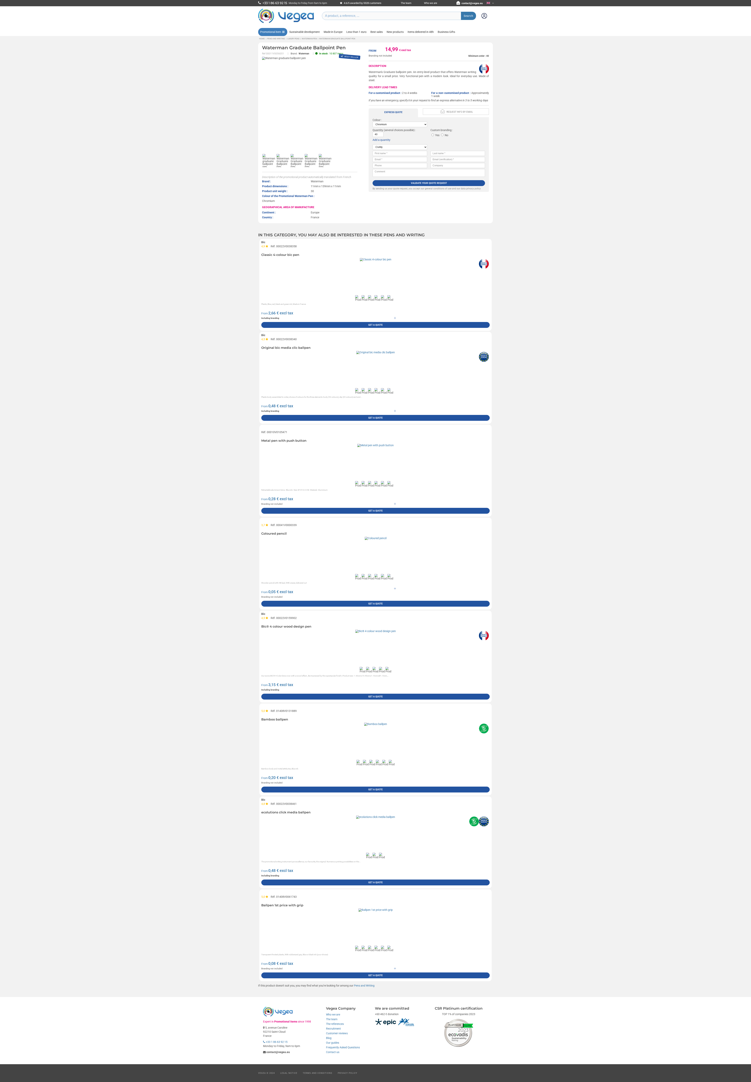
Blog (328, 1038)
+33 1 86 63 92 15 (276, 1041)
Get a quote (375, 325)
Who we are (430, 3)
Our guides (332, 1042)
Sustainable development (304, 31)
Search (468, 15)
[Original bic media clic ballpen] (375, 352)
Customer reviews (337, 1033)
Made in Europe (333, 31)
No (446, 135)
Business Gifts (446, 31)
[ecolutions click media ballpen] (375, 816)
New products (395, 31)
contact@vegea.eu (472, 3)
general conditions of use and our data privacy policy (453, 188)
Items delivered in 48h (421, 31)
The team (406, 3)
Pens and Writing (364, 985)
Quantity (378, 130)
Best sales (376, 31)
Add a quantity (381, 140)
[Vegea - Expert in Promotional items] (286, 22)
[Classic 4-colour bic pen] (375, 259)
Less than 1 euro (356, 31)
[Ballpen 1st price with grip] (375, 909)
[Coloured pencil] (375, 538)
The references (335, 1023)
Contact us (332, 1052)
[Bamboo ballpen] (375, 724)
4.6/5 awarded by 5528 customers (362, 3)
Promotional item (270, 31)
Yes (437, 135)
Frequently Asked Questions (343, 1047)
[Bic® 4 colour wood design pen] (375, 631)
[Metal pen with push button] (375, 445)
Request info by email (459, 112)
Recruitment (333, 1028)
